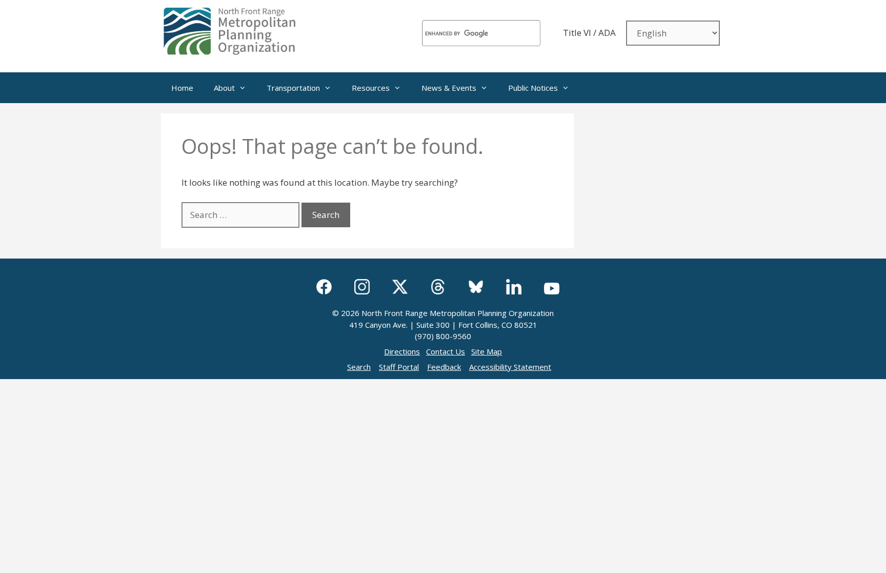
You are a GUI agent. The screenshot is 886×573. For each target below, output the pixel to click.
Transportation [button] (293, 88)
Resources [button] (371, 88)
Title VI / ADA (589, 32)
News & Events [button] (448, 88)
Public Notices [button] (533, 88)
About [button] (224, 88)
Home (182, 88)
